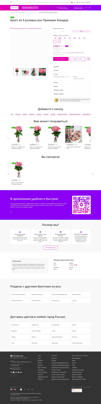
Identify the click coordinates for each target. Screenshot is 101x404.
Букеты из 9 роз (76, 294)
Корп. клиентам (52, 2)
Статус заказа (81, 2)
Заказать (62, 59)
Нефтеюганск (35, 325)
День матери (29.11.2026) (78, 379)
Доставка (30, 2)
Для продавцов (44, 2)
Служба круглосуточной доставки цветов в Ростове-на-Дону (26, 393)
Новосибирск (15, 325)
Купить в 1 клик (77, 59)
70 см (81, 31)
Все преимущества (50, 247)
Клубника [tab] (32, 114)
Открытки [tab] (18, 114)
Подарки (74, 367)
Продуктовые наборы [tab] (88, 114)
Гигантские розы (36, 300)
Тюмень (13, 337)
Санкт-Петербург (36, 331)
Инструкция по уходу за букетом (60, 367)
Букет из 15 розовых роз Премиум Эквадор (54, 138)
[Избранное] (86, 8)
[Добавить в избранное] (88, 59)
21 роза (74, 300)
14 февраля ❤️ (73, 265)
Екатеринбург (55, 325)
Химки (74, 325)
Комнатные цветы (77, 372)
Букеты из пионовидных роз (59, 294)
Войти (89, 2)
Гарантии (39, 2)
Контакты (58, 2)
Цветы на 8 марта (76, 374)
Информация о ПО (43, 377)
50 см (62, 31)
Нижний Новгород (77, 343)
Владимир (14, 331)
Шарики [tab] (25, 114)
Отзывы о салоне (56, 370)
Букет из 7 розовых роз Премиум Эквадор (36, 138)
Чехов (53, 331)
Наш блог (40, 374)
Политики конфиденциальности (60, 363)
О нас (26, 2)
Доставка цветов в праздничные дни (60, 380)
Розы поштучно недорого (18, 294)
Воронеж (74, 337)
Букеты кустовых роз (37, 294)
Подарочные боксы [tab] (62, 114)
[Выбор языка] (72, 2)
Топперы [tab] (53, 114)
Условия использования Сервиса (60, 365)
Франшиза (40, 370)
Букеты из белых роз (16, 300)
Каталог (15, 7)
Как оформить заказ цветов (59, 372)
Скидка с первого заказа (58, 374)
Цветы (74, 360)
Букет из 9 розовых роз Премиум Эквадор (18, 174)
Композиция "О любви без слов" (73, 138)
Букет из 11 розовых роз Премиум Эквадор (18, 138)
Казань (74, 331)
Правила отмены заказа (58, 377)
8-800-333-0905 (15, 365)
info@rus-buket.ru (16, 369)
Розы (73, 365)
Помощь (63, 2)
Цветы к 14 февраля (77, 377)
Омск (12, 343)
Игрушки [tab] (46, 114)
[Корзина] (90, 8)
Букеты (74, 363)
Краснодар (55, 343)
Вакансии (40, 379)
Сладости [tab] (39, 114)
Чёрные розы (55, 300)
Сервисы (67, 2)
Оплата (34, 2)
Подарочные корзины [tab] (75, 114)
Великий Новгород (57, 337)
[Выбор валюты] (74, 2)
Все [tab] (12, 114)
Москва (34, 337)
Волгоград (34, 343)
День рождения (76, 358)
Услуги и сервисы (42, 372)
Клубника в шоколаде (78, 370)
